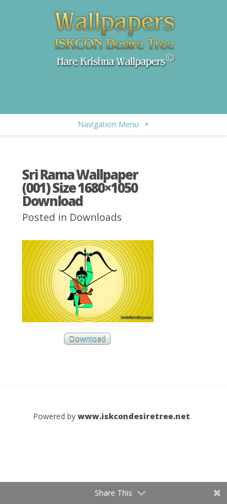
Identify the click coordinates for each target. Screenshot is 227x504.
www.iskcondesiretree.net (134, 416)
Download (87, 339)
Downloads (95, 217)
